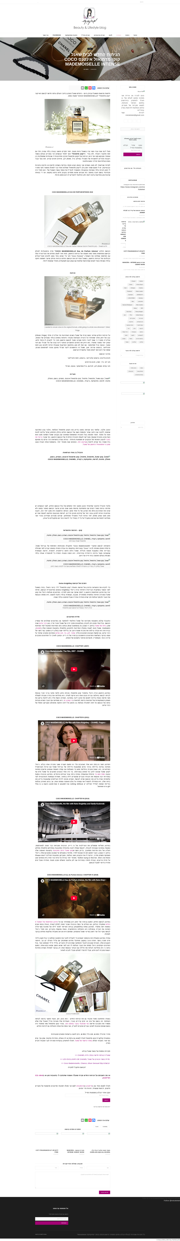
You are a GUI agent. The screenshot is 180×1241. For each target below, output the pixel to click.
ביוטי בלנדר (133, 368)
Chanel (105, 1126)
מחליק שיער (140, 371)
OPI (142, 308)
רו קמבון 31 (68, 700)
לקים (110, 35)
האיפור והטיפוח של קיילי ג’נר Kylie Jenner (134, 211)
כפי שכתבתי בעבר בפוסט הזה (77, 1024)
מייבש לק (131, 371)
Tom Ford (128, 311)
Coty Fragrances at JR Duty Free (134, 252)
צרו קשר (45, 35)
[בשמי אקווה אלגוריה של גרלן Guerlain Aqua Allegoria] (98, 1140)
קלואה (123, 338)
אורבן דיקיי (132, 318)
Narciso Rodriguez (127, 305)
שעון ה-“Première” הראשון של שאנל (96, 444)
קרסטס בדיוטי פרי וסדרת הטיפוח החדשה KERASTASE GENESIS (123, 231)
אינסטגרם (80, 1086)
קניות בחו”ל (86, 35)
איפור (135, 35)
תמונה (38, 628)
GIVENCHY (140, 294)
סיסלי (130, 338)
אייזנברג (131, 321)
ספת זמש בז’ (100, 774)
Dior (125, 288)
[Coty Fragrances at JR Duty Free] (46, 1140)
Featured (129, 291)
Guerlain (130, 294)
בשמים (119, 35)
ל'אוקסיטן (140, 335)
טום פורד (134, 332)
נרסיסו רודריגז (139, 338)
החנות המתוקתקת (71, 35)
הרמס (141, 332)
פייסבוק (89, 1086)
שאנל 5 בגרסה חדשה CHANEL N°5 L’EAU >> (92, 1055)
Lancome (140, 301)
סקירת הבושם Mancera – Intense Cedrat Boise (134, 263)
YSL (131, 315)
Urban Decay (139, 315)
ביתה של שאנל (100, 626)
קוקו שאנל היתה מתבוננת (63, 850)
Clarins (141, 288)
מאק (126, 335)
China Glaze (139, 284)
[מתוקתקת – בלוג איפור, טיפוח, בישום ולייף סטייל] (90, 18)
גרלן (134, 328)
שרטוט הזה (82, 442)
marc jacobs (139, 305)
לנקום (132, 335)
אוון (125, 315)
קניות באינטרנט (99, 35)
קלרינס (134, 342)
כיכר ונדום (43, 623)
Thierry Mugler (139, 311)
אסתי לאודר (140, 325)
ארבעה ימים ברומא (139, 201)
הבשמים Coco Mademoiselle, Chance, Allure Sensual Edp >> (85, 1063)
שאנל (96, 1126)
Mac (133, 301)
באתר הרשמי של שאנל (83, 1041)
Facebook (57, 35)
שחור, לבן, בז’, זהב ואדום (65, 633)
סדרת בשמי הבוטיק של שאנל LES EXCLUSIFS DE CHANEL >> (85, 1059)
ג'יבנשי (141, 328)
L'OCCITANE (131, 298)
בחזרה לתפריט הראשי (41, 1234)
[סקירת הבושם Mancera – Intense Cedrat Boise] (72, 1140)
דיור (128, 328)
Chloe (130, 284)
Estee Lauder (139, 291)
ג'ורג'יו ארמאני (130, 325)
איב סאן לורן (140, 321)
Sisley (135, 308)
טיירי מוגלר (125, 332)
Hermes (141, 298)
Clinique (133, 288)
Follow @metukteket (172, 1201)
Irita (87, 69)
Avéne (141, 281)
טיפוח (127, 35)
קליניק (141, 342)
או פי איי (141, 318)
